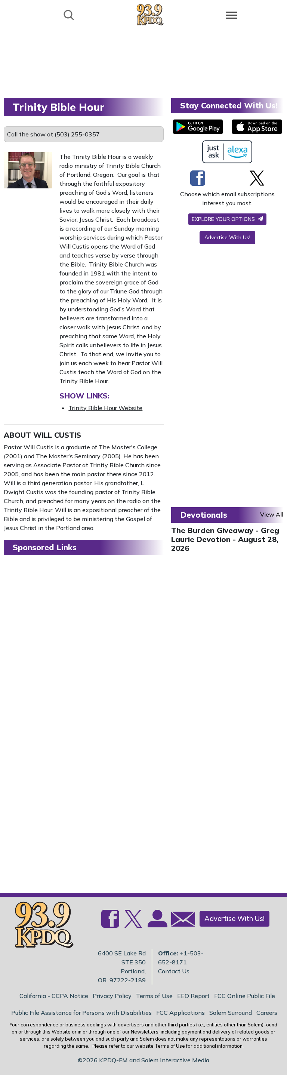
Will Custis (57, 435)
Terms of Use (154, 995)
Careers (266, 1012)
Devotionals (203, 515)
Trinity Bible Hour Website (105, 408)
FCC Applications (180, 1012)
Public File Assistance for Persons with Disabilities (81, 1012)
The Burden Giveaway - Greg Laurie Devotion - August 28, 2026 (225, 539)
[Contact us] (180, 921)
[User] (157, 923)
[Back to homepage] (150, 14)
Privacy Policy (112, 995)
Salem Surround (230, 1012)
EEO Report (193, 995)
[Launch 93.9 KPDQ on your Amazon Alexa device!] (227, 151)
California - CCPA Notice (53, 995)
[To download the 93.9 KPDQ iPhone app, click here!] (257, 126)
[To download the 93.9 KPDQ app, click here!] (198, 126)
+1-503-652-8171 (181, 957)
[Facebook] (197, 178)
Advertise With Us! (227, 237)
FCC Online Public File (244, 995)
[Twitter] (257, 178)
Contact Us (173, 971)
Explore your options (224, 219)
